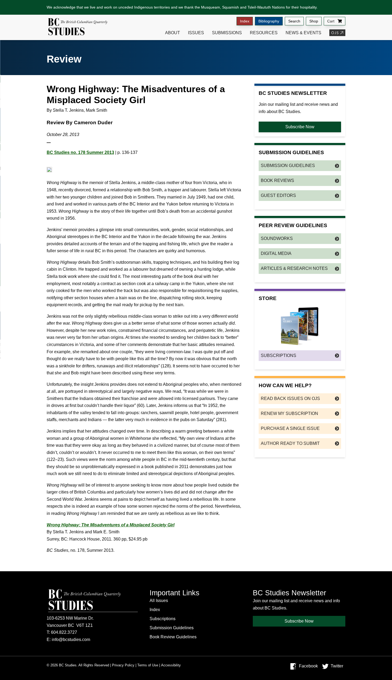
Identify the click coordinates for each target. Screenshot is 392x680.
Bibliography (268, 21)
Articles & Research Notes (294, 268)
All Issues (159, 600)
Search (294, 21)
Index (244, 21)
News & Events (303, 32)
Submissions (227, 32)
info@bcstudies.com (71, 639)
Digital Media (276, 253)
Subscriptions (278, 355)
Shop (313, 21)
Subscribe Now (299, 127)
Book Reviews (277, 180)
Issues (196, 32)
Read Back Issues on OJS (290, 398)
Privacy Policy (123, 665)
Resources (264, 32)
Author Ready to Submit (290, 443)
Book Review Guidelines (173, 637)
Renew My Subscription (289, 413)
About (172, 32)
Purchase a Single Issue (290, 428)
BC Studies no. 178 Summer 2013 (80, 152)
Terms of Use (147, 665)
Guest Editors (278, 195)
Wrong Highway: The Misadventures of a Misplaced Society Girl (110, 525)
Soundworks (277, 238)
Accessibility (171, 665)
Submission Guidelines (288, 165)
